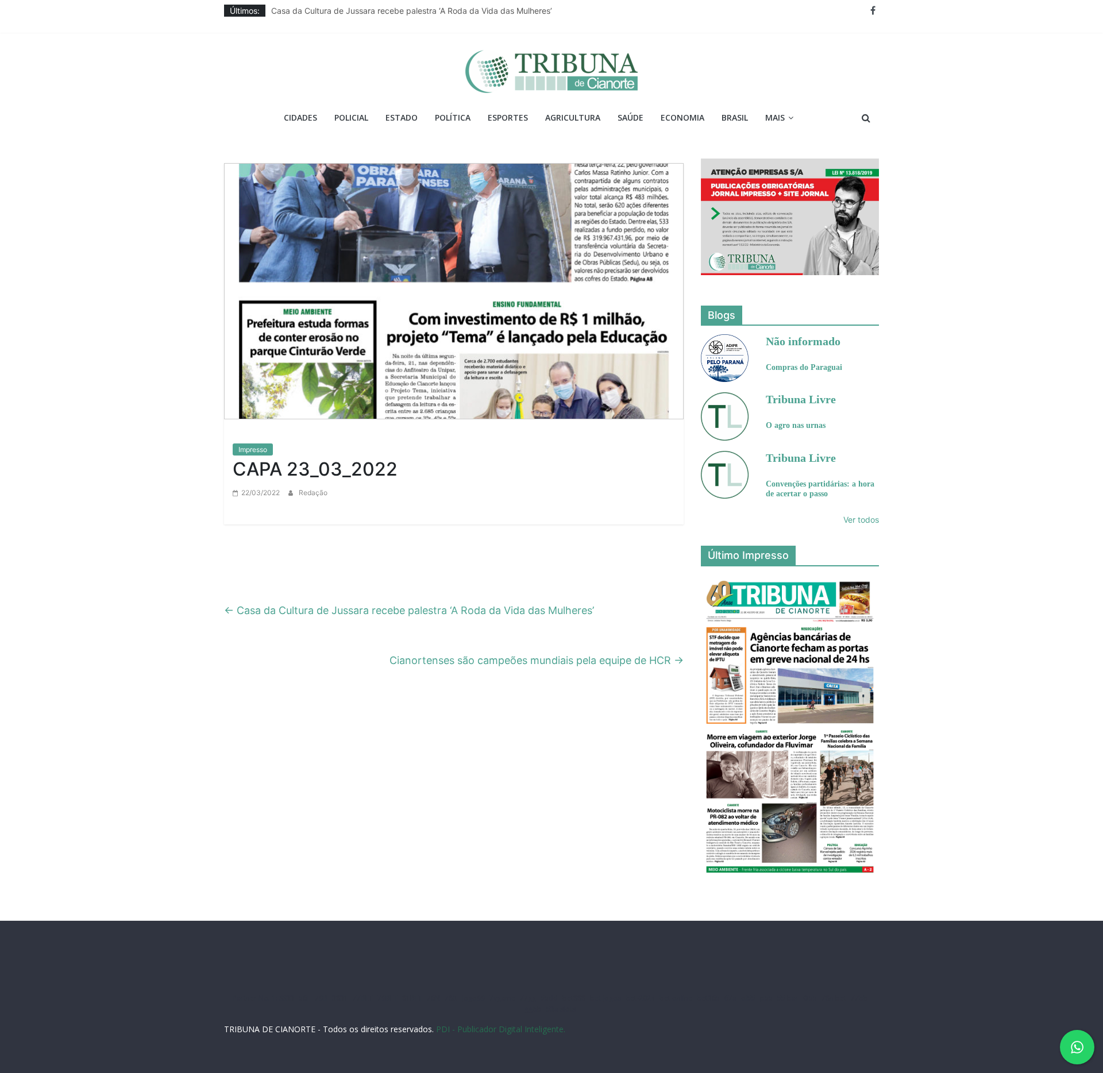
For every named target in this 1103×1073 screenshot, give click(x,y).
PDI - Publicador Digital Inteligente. (500, 1029)
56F (304, 998)
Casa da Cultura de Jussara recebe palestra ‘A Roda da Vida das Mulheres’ (411, 11)
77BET (363, 998)
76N (433, 998)
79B (321, 998)
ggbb (533, 1009)
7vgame (502, 998)
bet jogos (605, 998)
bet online (676, 998)
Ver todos (861, 519)
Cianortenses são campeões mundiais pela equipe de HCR (536, 660)
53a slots (561, 1009)
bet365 (708, 998)
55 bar (788, 998)
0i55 (810, 998)
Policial (351, 117)
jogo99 (473, 998)
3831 (340, 998)
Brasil (735, 117)
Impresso (252, 449)
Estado (401, 117)
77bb (859, 998)
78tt (451, 998)
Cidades (300, 117)
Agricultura (572, 117)
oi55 (748, 998)
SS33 (286, 998)
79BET (387, 998)
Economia (682, 117)
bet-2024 (640, 998)
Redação (313, 492)
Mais (775, 117)
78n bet (834, 998)
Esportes (508, 117)
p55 (766, 998)
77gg (528, 998)
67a (730, 998)
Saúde (630, 117)
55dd (549, 998)
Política (452, 117)
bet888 (573, 998)
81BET (412, 998)
